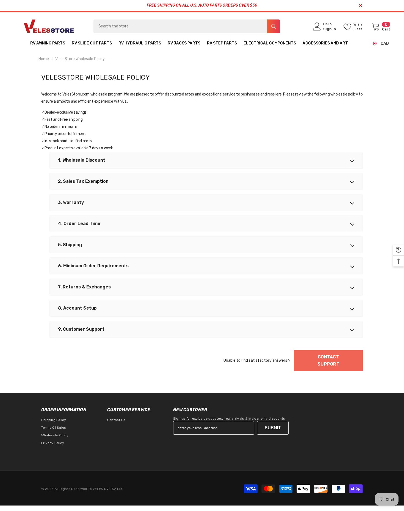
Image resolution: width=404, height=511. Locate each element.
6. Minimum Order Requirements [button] (93, 265)
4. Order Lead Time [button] (79, 223)
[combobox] (180, 26)
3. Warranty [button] (71, 202)
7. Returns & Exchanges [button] (84, 287)
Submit (273, 427)
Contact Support (328, 360)
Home (43, 59)
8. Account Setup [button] (77, 308)
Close (360, 5)
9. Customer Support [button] (81, 329)
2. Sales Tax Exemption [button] (83, 181)
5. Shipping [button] (70, 244)
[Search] (186, 26)
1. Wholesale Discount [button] (81, 160)
